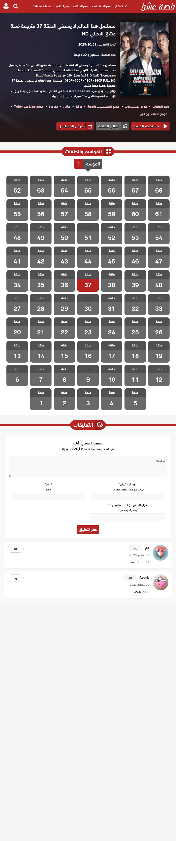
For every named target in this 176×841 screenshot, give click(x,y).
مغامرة (53, 106)
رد (15, 549)
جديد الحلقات (161, 106)
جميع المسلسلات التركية (103, 106)
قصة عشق (121, 6)
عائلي (66, 106)
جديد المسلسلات (136, 106)
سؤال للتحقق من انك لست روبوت (127, 505)
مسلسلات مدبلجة (43, 6)
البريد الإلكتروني (127, 484)
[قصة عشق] (158, 6)
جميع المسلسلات (102, 6)
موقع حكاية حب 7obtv (29, 106)
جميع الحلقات (81, 6)
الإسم (48, 484)
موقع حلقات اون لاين (153, 113)
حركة (79, 106)
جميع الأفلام (63, 6)
